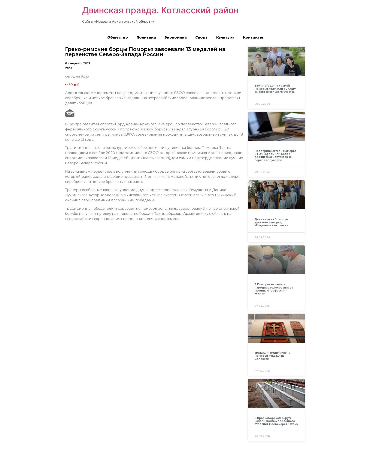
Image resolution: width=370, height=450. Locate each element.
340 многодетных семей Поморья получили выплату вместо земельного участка (275, 88)
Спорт (201, 37)
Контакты (253, 37)
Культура (225, 37)
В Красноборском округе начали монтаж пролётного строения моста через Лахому (276, 421)
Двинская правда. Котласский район (160, 10)
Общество (117, 37)
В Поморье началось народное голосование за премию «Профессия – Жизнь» (274, 289)
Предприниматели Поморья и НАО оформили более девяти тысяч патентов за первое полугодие (275, 155)
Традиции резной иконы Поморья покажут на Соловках (273, 355)
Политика (146, 37)
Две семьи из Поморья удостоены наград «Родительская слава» (271, 222)
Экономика (175, 37)
